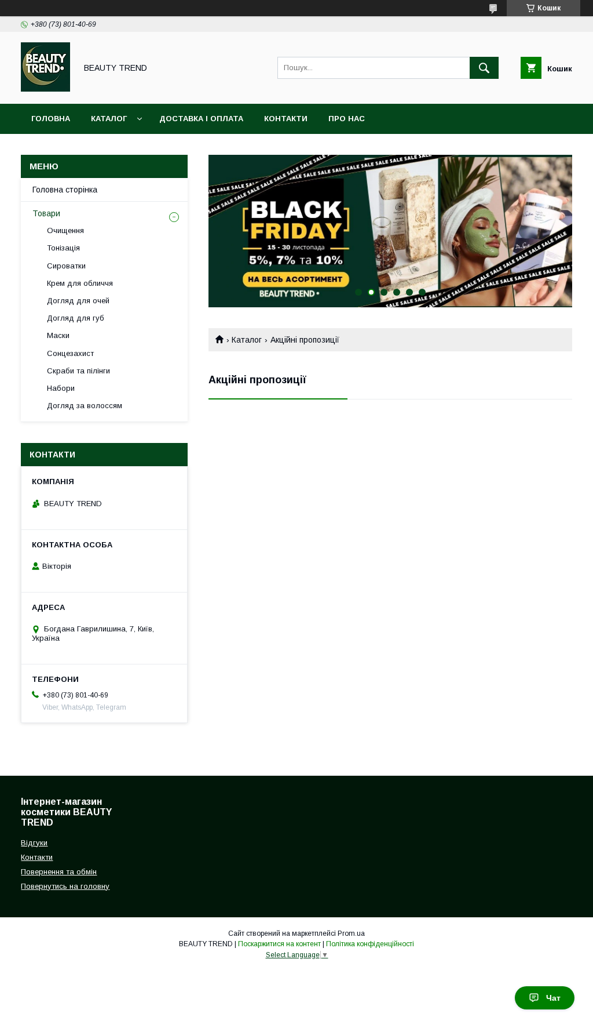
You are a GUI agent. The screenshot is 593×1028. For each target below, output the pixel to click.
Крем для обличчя (80, 283)
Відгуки (34, 842)
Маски (58, 335)
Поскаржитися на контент (279, 944)
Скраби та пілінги (78, 370)
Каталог (109, 118)
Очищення (65, 230)
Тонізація (63, 248)
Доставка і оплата (201, 118)
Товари (46, 213)
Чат (553, 997)
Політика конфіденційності (370, 944)
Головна (50, 118)
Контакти (286, 118)
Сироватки (66, 265)
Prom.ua (351, 933)
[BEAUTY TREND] (45, 88)
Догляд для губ (75, 318)
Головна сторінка (64, 189)
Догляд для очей (78, 300)
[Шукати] (484, 68)
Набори (61, 388)
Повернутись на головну (65, 886)
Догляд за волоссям (84, 405)
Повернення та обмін (59, 871)
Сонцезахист (70, 353)
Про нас (346, 118)
